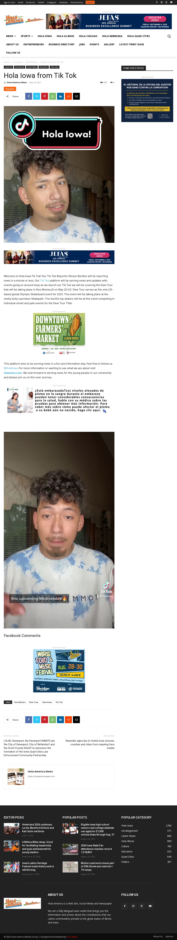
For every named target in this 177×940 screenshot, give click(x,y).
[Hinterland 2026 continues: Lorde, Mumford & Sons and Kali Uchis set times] (11, 828)
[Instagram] (162, 2)
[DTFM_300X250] (59, 358)
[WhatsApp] (52, 96)
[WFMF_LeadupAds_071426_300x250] (59, 695)
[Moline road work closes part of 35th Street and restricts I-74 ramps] (70, 867)
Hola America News (17, 82)
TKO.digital (72, 936)
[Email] (76, 96)
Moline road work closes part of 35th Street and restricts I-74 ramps (97, 866)
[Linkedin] (60, 96)
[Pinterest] (44, 96)
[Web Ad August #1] (59, 415)
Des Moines (31, 62)
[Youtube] (171, 2)
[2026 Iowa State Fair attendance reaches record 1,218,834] (70, 849)
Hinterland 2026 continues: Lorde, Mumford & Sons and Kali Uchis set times (38, 828)
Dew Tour (34, 702)
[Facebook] (157, 2)
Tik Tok (59, 702)
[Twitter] (166, 2)
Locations (18, 62)
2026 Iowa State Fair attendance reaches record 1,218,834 (96, 849)
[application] (59, 530)
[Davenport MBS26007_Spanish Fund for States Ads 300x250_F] (147, 121)
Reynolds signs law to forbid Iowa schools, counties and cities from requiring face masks (90, 744)
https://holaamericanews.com (41, 776)
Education (44, 67)
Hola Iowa (54, 67)
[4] (109, 28)
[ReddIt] (68, 96)
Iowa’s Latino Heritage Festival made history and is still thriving (38, 866)
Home (7, 62)
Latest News (32, 67)
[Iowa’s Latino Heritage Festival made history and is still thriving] (11, 867)
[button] (169, 36)
